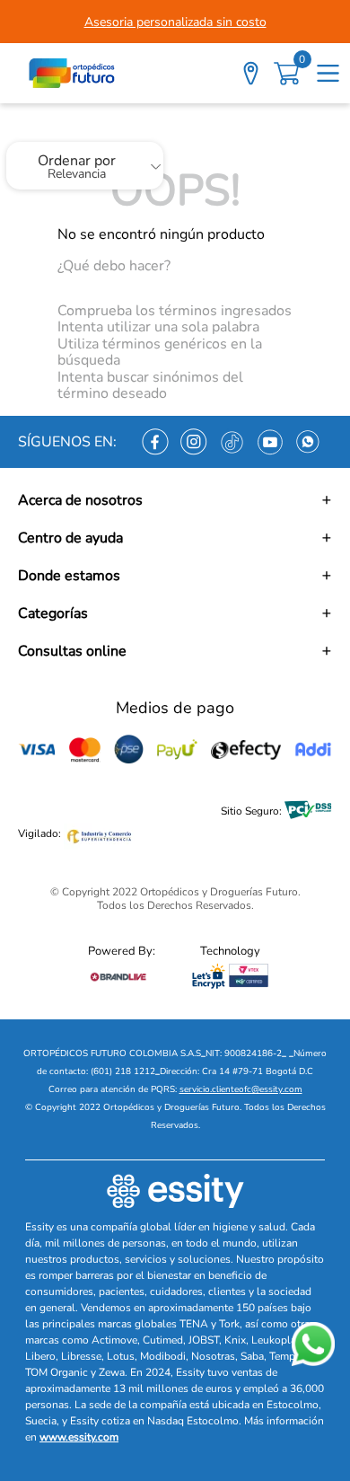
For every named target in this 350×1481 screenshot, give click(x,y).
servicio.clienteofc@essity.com (240, 1089)
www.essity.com (78, 1437)
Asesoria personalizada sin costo (175, 22)
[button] (175, 500)
